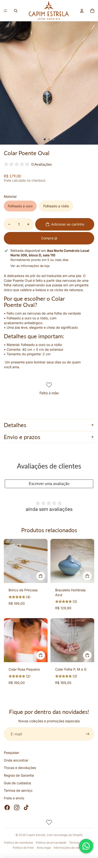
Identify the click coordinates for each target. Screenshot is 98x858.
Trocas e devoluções (20, 768)
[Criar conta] (87, 734)
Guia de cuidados (17, 783)
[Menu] (5, 10)
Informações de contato (69, 847)
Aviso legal (44, 847)
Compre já (49, 238)
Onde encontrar (16, 760)
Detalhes (15, 424)
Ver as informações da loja (29, 266)
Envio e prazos (22, 436)
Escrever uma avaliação (49, 484)
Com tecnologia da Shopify (65, 835)
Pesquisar (11, 753)
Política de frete (23, 847)
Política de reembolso (18, 842)
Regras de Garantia (19, 775)
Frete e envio (14, 798)
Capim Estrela (35, 835)
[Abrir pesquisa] (15, 11)
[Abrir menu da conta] (82, 11)
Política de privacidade (51, 842)
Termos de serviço (18, 790)
